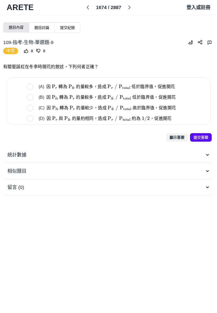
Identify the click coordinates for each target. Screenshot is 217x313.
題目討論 (41, 27)
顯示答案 (177, 137)
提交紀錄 (67, 27)
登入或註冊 (198, 7)
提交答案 (200, 137)
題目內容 (16, 27)
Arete (20, 7)
